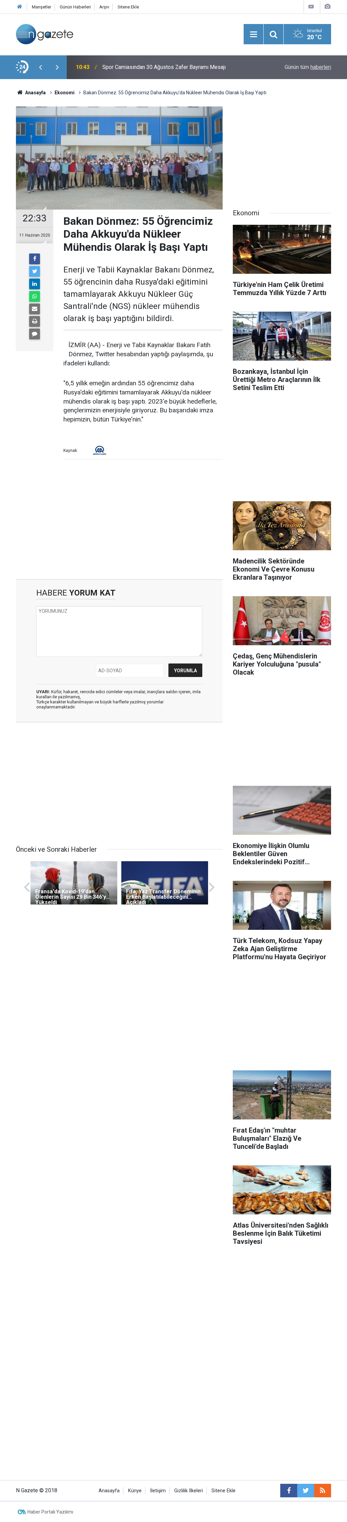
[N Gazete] (44, 33)
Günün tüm (308, 67)
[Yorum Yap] (34, 334)
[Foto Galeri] (327, 6)
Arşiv (104, 6)
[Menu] (253, 34)
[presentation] (40, 67)
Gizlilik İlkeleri (188, 1491)
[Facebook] (34, 258)
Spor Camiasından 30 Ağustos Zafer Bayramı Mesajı (164, 67)
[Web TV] (311, 6)
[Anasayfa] (19, 6)
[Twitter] (34, 271)
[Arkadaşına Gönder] (34, 309)
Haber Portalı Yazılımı (50, 1512)
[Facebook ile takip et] (288, 1490)
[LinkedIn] (34, 284)
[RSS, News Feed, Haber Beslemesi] (322, 1490)
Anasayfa (109, 1491)
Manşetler (41, 6)
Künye (135, 1491)
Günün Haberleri (75, 6)
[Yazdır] (34, 321)
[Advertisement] (119, 521)
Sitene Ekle (128, 6)
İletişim (158, 1491)
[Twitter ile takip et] (305, 1490)
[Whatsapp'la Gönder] (34, 296)
